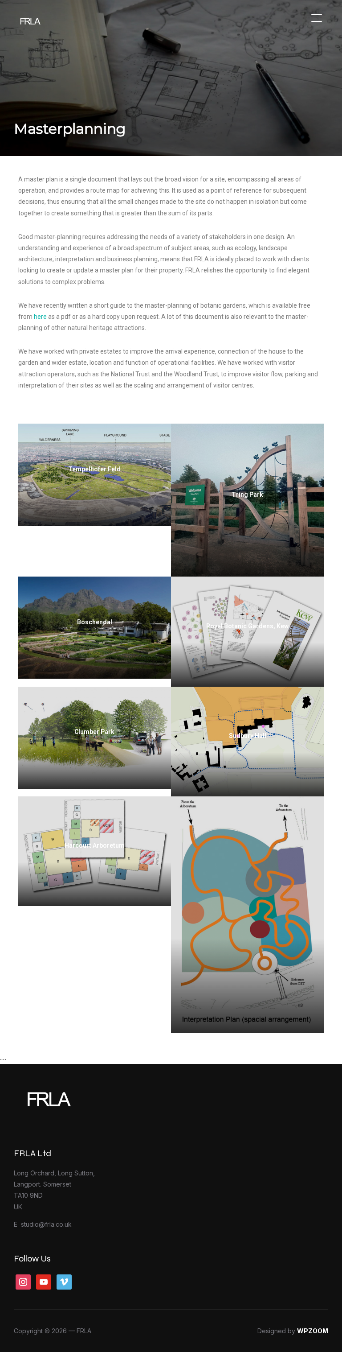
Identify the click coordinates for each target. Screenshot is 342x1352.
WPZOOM (312, 1331)
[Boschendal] (94, 627)
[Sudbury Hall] (247, 741)
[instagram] (23, 1281)
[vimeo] (64, 1281)
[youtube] (43, 1281)
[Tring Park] (247, 500)
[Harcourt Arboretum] (94, 851)
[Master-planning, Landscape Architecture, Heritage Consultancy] (69, 1091)
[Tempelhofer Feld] (94, 474)
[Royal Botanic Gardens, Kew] (247, 631)
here (40, 316)
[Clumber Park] (94, 737)
